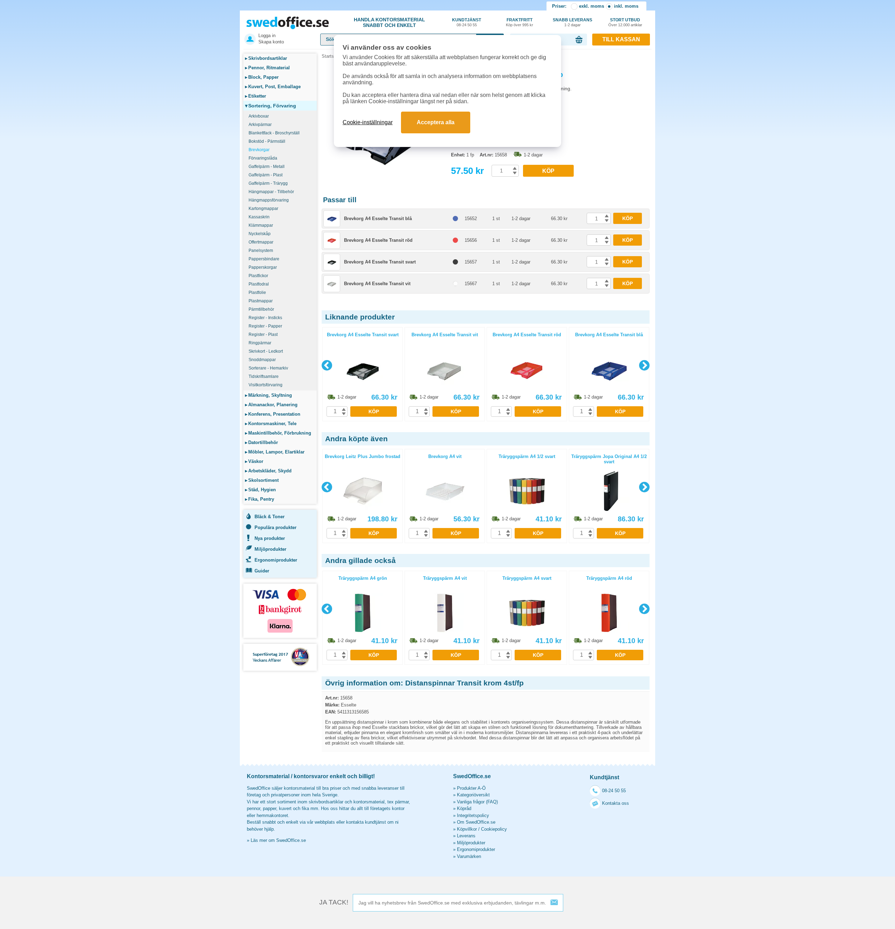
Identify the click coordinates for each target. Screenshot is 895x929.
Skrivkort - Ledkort (266, 351)
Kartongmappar (263, 208)
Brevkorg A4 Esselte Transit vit (377, 283)
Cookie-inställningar (368, 122)
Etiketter (255, 96)
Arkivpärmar (260, 124)
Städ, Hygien (260, 489)
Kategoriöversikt (473, 794)
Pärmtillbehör (261, 309)
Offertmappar (261, 242)
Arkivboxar (259, 116)
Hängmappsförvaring (269, 200)
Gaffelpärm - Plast (265, 175)
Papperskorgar (263, 267)
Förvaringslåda (263, 158)
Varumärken (469, 856)
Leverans (466, 835)
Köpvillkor (467, 829)
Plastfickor (258, 275)
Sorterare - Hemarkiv (268, 368)
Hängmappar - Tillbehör (271, 191)
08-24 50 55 (614, 790)
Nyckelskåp (260, 233)
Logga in (266, 35)
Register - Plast (263, 334)
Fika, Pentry (259, 499)
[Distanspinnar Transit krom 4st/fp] (384, 164)
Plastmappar (261, 300)
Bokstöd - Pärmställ (267, 141)
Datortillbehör (261, 442)
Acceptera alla (435, 122)
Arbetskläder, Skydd (268, 470)
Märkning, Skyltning (268, 395)
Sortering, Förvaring (270, 105)
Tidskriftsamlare (264, 376)
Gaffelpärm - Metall (267, 166)
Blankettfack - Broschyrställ (274, 133)
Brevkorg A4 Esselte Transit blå (378, 218)
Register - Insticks (265, 317)
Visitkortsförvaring (265, 384)
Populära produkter (275, 527)
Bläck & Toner (270, 516)
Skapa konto (271, 41)
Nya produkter (270, 538)
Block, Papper (262, 77)
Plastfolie (257, 292)
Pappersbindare (264, 258)
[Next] (644, 365)
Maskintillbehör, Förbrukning (278, 433)
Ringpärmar (260, 342)
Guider (262, 570)
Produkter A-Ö (471, 788)
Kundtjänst (466, 22)
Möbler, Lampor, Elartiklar (275, 452)
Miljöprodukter (270, 549)
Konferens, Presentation (272, 414)
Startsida (331, 56)
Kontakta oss (615, 803)
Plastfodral (259, 284)
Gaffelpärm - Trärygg (268, 183)
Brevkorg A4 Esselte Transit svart (380, 262)
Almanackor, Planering (271, 404)
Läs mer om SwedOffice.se (278, 840)
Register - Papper (265, 326)
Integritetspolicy (473, 815)
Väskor (254, 461)
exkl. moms (591, 6)
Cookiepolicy (494, 829)
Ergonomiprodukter (276, 560)
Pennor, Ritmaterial (267, 67)
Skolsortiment (262, 480)
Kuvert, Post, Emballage (273, 86)
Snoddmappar (262, 359)
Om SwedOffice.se (476, 822)
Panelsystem (261, 250)
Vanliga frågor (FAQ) (477, 801)
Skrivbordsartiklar (266, 58)
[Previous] (327, 365)
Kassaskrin (259, 216)
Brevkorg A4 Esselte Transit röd (378, 240)
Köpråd (464, 808)
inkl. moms (626, 6)
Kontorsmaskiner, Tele (270, 423)
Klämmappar (261, 225)
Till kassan (621, 39)
